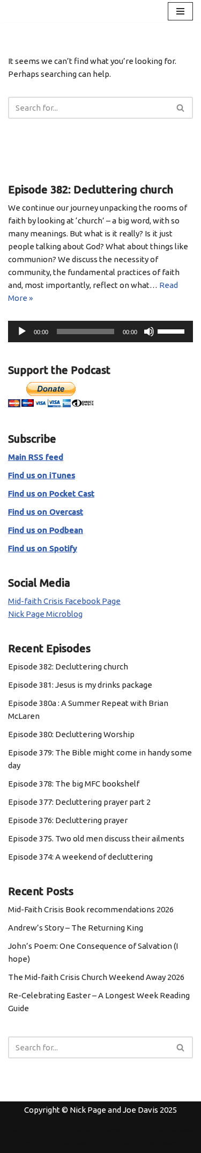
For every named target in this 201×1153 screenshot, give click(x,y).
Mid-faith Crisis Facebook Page (64, 601)
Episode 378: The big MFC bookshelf (73, 783)
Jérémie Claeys (151, 1142)
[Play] (22, 331)
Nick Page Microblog (45, 613)
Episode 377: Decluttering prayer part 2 (79, 801)
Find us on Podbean (45, 530)
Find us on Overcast (45, 511)
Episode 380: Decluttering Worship (71, 734)
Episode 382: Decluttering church (68, 666)
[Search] (181, 108)
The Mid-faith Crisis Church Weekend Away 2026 (96, 977)
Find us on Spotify (42, 548)
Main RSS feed (35, 457)
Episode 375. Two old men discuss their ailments (96, 838)
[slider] (173, 330)
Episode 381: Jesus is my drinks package (80, 684)
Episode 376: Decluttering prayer (68, 820)
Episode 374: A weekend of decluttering (80, 856)
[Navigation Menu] (180, 11)
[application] (100, 331)
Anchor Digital (58, 1142)
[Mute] (149, 331)
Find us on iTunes (41, 475)
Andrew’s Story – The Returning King (75, 927)
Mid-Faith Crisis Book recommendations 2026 (91, 909)
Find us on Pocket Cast (51, 493)
